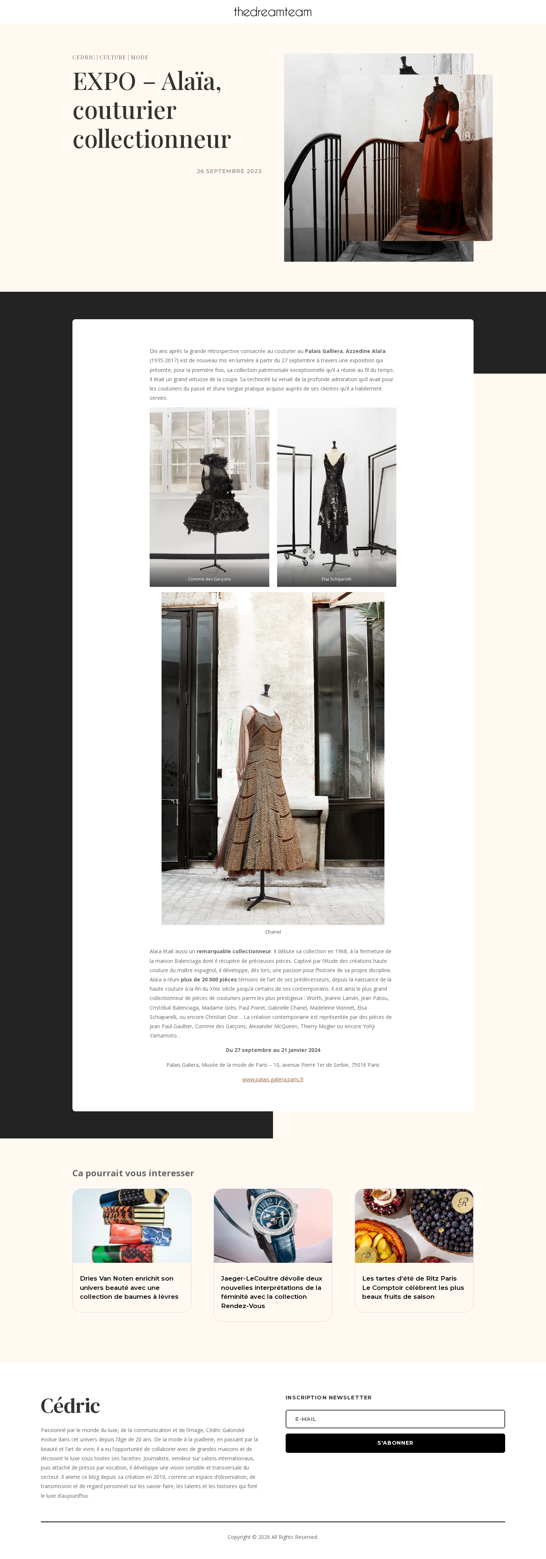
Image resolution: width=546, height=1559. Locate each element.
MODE (140, 57)
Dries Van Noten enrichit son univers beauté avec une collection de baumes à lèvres (129, 1288)
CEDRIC (83, 57)
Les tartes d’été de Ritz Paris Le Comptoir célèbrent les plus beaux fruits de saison (413, 1288)
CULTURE (113, 57)
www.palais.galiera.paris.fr (273, 1079)
